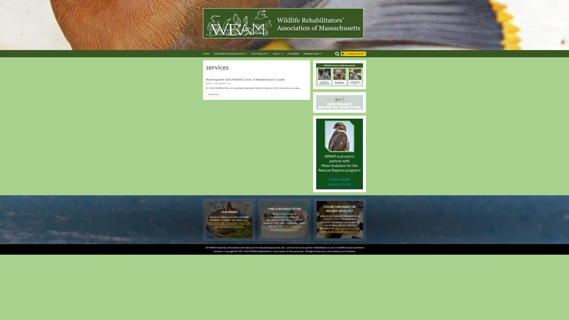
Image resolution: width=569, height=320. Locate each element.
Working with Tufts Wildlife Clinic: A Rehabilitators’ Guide (245, 79)
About (276, 53)
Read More (213, 94)
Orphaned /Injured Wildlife (229, 53)
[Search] (336, 54)
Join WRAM (293, 53)
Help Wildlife (258, 53)
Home (206, 53)
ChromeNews (334, 251)
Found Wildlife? (356, 53)
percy (210, 83)
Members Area (311, 53)
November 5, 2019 (223, 83)
